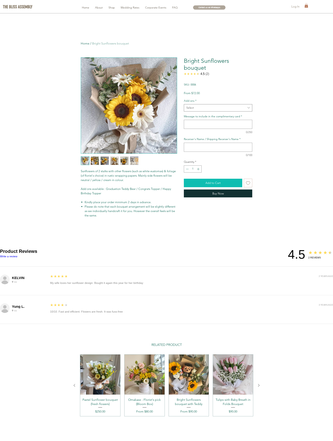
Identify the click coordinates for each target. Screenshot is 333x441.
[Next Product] (258, 385)
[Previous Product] (74, 385)
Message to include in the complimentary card (213, 116)
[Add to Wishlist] (248, 183)
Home (85, 43)
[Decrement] (186, 169)
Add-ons (190, 100)
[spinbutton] (192, 169)
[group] (166, 385)
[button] (18, 7)
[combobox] (218, 108)
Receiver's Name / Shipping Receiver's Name (212, 139)
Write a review (8, 256)
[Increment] (198, 169)
